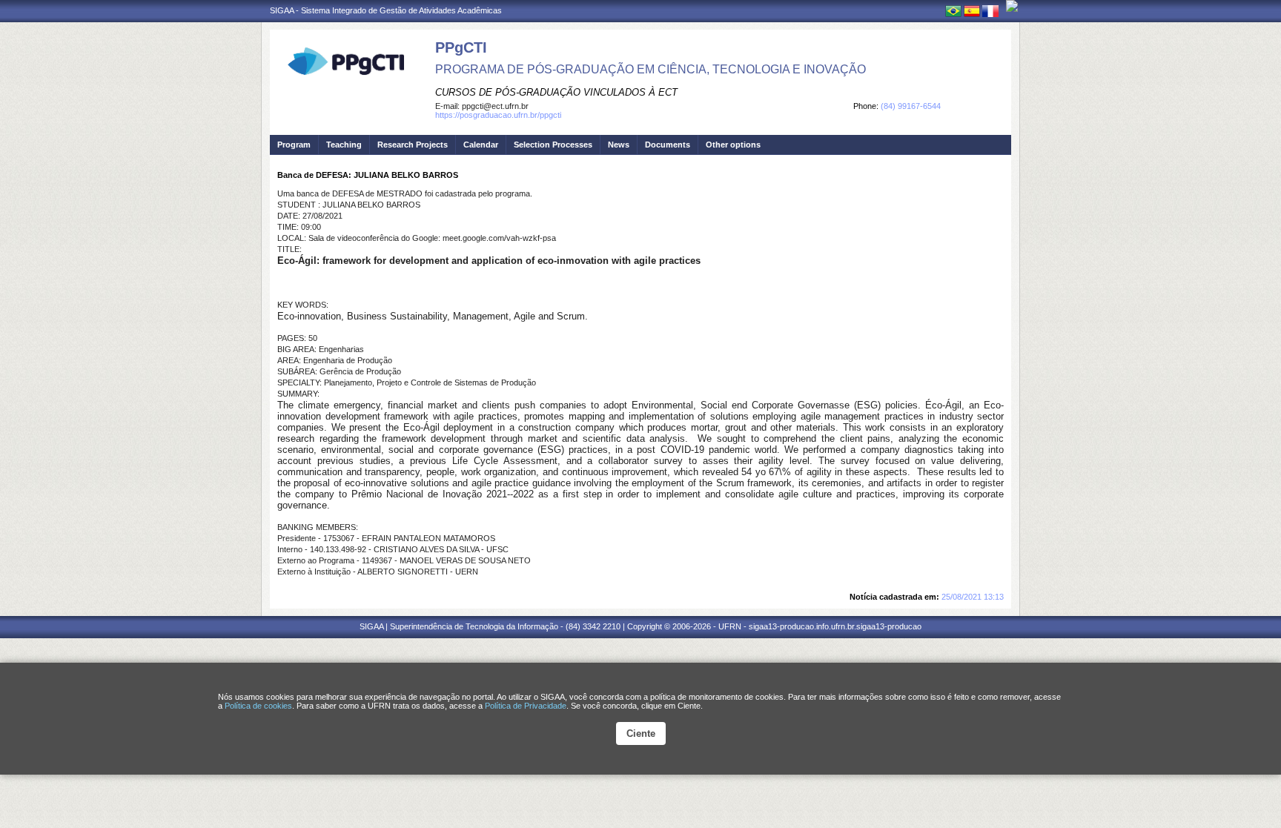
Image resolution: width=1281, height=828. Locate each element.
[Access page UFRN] (1012, 6)
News (618, 144)
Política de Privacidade (525, 705)
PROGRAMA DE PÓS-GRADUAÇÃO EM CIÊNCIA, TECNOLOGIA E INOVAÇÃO (650, 69)
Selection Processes (553, 144)
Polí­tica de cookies (258, 705)
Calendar (480, 144)
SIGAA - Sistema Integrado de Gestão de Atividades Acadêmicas (386, 10)
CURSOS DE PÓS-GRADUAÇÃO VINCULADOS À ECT (556, 92)
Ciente (640, 733)
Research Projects (412, 144)
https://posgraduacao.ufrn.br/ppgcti (498, 114)
